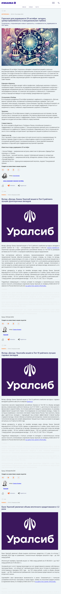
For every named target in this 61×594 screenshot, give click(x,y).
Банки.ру (30, 401)
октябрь (21, 181)
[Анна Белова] (5, 176)
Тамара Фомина (17, 329)
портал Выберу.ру (53, 248)
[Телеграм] (8, 170)
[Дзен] (18, 170)
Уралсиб (5, 334)
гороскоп (15, 181)
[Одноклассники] (13, 170)
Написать (12, 185)
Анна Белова (16, 175)
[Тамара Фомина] (5, 330)
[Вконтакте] (3, 170)
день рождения (8, 181)
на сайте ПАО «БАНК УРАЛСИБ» (35, 286)
